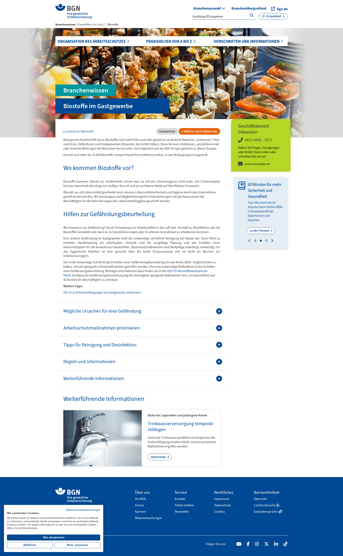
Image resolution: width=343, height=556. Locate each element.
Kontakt (180, 499)
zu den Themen (260, 231)
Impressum (221, 499)
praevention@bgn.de (257, 164)
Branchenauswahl (208, 8)
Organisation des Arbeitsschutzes (92, 41)
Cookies (219, 511)
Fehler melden (184, 505)
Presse (139, 505)
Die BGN (140, 499)
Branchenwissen (65, 24)
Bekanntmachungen (148, 518)
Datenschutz (222, 505)
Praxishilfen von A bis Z (169, 41)
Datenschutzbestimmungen (83, 509)
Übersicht (260, 499)
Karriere (140, 511)
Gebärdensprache (266, 511)
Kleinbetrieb (166, 131)
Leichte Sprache (264, 505)
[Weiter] (271, 241)
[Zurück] (250, 241)
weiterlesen (159, 457)
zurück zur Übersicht (79, 131)
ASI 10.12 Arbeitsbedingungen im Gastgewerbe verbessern (102, 292)
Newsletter (182, 511)
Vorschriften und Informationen (246, 41)
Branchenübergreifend (248, 8)
